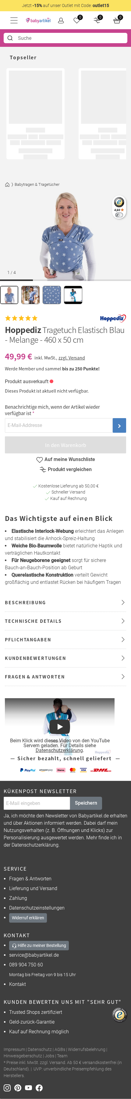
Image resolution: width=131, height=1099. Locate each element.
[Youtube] (30, 1087)
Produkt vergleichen (70, 469)
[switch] (119, 215)
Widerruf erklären (28, 917)
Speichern (86, 803)
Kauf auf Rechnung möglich (39, 1032)
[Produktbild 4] (73, 295)
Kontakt (17, 984)
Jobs (49, 1056)
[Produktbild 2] (30, 295)
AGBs (60, 1049)
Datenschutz (40, 1049)
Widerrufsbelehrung (86, 1049)
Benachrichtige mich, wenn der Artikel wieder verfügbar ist (52, 410)
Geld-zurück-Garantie (32, 1022)
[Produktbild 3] (52, 295)
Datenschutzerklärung (59, 750)
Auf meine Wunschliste (69, 459)
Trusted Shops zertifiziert (35, 1012)
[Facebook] (40, 1087)
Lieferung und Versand (33, 888)
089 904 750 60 (26, 965)
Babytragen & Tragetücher (37, 184)
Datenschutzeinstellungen (37, 908)
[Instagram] (9, 1087)
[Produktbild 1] (9, 295)
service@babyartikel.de (34, 955)
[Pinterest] (19, 1087)
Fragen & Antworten (30, 879)
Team (62, 1056)
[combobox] (65, 38)
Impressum (14, 1049)
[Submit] (11, 38)
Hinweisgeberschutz (23, 1056)
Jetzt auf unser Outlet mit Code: (65, 5)
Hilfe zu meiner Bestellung (41, 945)
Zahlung (18, 898)
